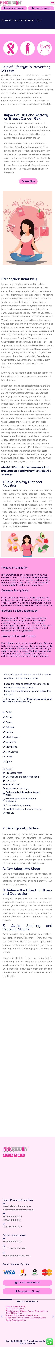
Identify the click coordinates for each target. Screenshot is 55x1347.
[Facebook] (4, 1155)
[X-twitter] (23, 1155)
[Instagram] (8, 1155)
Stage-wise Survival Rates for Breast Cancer (26, 1318)
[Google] (11, 1155)
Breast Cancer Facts (15, 1309)
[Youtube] (19, 1155)
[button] (52, 3)
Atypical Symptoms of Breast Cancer (22, 1315)
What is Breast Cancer (16, 1306)
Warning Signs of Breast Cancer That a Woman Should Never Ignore (27, 1312)
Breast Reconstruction (16, 1320)
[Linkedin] (15, 1155)
